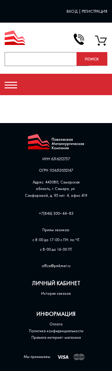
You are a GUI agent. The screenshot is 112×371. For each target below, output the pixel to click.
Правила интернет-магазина (56, 337)
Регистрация (94, 11)
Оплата (56, 324)
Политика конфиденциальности (56, 330)
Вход (73, 11)
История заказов (56, 293)
